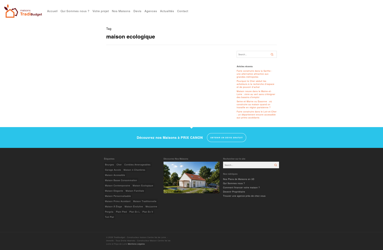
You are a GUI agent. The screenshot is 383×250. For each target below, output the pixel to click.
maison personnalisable (118, 195)
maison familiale (135, 190)
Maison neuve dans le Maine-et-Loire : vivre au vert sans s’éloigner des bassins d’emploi (256, 94)
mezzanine (151, 206)
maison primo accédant (118, 201)
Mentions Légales (136, 244)
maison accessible (115, 175)
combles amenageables (137, 164)
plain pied (121, 211)
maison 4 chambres (134, 169)
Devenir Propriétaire (234, 191)
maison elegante (114, 190)
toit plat (109, 216)
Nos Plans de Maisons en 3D (238, 179)
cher (119, 164)
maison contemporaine (117, 185)
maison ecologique (143, 185)
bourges (109, 164)
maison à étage (113, 206)
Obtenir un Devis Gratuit (226, 137)
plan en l (134, 211)
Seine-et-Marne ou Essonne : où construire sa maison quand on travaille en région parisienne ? (254, 104)
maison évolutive (134, 206)
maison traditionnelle (144, 201)
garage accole (113, 169)
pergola (109, 211)
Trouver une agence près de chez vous (244, 195)
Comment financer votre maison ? (241, 187)
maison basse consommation (121, 180)
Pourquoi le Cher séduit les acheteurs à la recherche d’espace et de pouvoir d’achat (255, 83)
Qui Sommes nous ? (234, 183)
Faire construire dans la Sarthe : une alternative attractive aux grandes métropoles (254, 73)
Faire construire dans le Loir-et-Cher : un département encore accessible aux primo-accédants (257, 114)
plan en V (147, 211)
